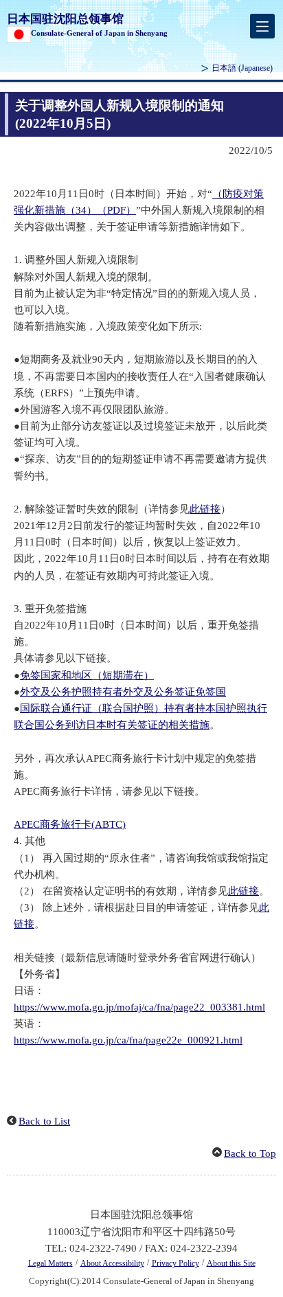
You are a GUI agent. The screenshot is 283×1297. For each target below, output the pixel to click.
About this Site (231, 1262)
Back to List (44, 1121)
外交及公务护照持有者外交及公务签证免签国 (123, 691)
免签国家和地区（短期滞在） (87, 675)
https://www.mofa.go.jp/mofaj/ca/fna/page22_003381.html (139, 1007)
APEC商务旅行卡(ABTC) (70, 824)
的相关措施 (184, 724)
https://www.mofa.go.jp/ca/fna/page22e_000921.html (128, 1040)
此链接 (205, 509)
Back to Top (250, 1153)
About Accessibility (112, 1262)
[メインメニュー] (262, 26)
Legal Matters (50, 1262)
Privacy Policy (175, 1262)
